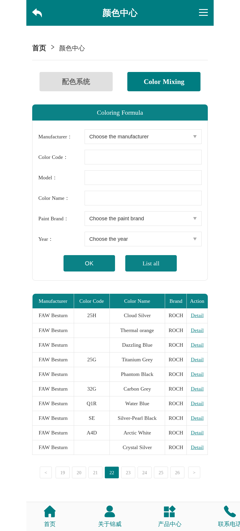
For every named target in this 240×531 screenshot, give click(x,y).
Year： (45, 239)
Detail (197, 315)
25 (161, 472)
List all (151, 263)
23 (128, 472)
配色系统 (76, 81)
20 (79, 472)
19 (62, 472)
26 (177, 472)
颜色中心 (72, 48)
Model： (47, 178)
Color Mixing (164, 81)
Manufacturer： (55, 137)
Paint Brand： (53, 218)
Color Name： (54, 198)
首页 (39, 48)
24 (144, 472)
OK (89, 263)
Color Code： (53, 157)
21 (95, 472)
